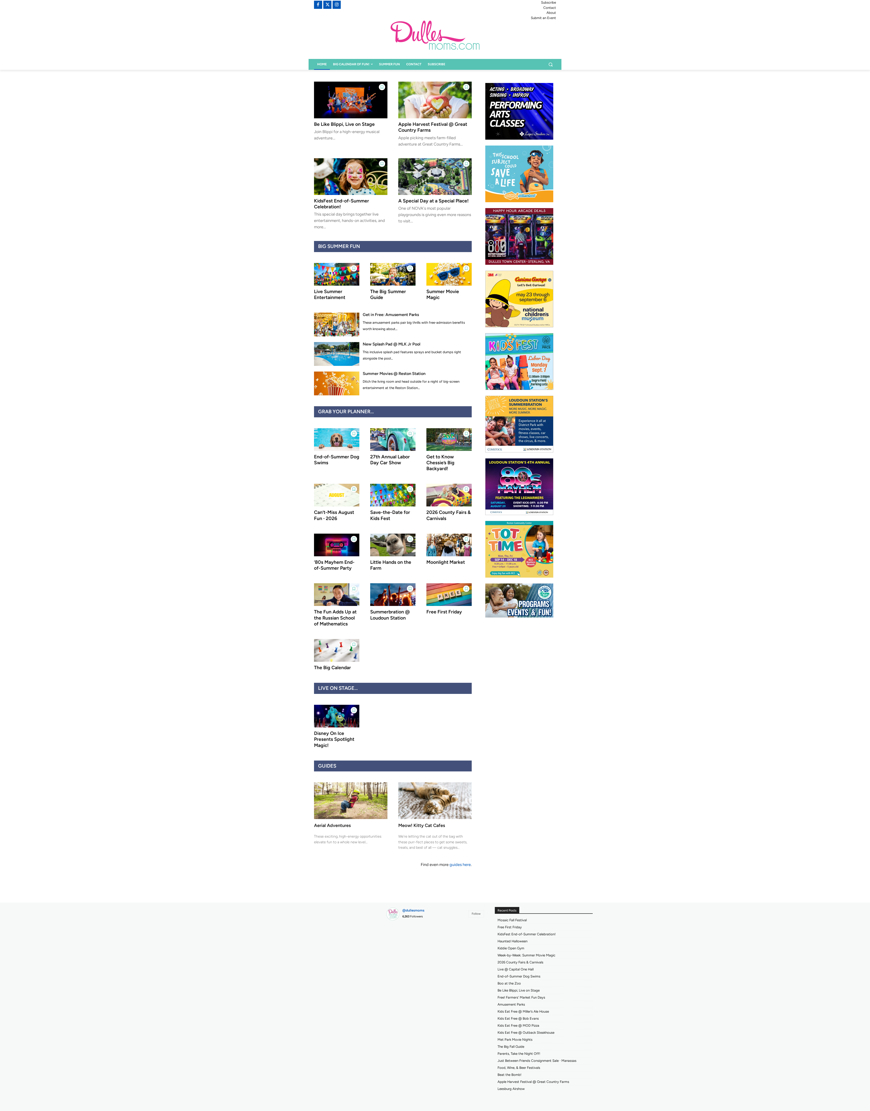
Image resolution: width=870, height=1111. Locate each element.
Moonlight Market (445, 562)
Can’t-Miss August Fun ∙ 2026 (334, 515)
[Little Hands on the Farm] (393, 545)
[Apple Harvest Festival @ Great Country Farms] (435, 100)
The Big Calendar (332, 667)
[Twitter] (327, 5)
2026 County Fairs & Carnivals (520, 962)
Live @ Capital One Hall (516, 969)
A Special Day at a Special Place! (433, 201)
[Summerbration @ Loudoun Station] (393, 594)
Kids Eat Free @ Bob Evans (518, 1018)
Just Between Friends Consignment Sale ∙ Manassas (537, 1061)
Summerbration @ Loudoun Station (390, 614)
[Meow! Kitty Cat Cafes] (435, 800)
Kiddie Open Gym (511, 948)
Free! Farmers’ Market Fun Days (521, 997)
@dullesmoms (413, 910)
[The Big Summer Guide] (393, 274)
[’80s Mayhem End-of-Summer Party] (336, 545)
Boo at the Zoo (509, 983)
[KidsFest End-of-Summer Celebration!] (350, 176)
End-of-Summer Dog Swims (519, 976)
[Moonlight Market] (449, 545)
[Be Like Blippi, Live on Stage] (350, 100)
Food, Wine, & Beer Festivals (519, 1068)
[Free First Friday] (449, 594)
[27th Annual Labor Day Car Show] (393, 439)
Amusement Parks (511, 1004)
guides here (460, 864)
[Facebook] (318, 5)
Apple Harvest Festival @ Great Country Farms (533, 1082)
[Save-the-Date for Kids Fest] (393, 495)
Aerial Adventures (332, 825)
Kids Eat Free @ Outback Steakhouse (526, 1033)
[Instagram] (337, 5)
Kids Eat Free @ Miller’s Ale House (523, 1011)
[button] (550, 64)
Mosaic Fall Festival (512, 920)
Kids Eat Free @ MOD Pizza (518, 1025)
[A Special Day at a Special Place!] (435, 176)
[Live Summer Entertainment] (336, 274)
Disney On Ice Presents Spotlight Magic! (334, 739)
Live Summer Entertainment (329, 294)
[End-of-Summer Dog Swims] (336, 439)
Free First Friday (444, 612)
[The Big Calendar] (336, 650)
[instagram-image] (401, 939)
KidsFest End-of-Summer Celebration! (527, 934)
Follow (476, 913)
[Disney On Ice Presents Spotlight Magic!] (336, 716)
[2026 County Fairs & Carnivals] (449, 495)
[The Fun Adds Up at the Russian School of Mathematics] (336, 594)
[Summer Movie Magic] (449, 274)
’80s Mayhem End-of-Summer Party (334, 565)
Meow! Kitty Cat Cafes (421, 825)
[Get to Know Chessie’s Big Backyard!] (449, 439)
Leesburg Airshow (511, 1089)
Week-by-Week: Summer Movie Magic (526, 955)
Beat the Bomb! (509, 1075)
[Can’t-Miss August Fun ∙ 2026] (336, 495)
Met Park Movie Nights (515, 1040)
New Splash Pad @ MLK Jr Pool (391, 344)
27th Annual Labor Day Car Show (390, 459)
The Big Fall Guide (511, 1047)
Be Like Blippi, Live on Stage (344, 124)
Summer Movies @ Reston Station (394, 373)
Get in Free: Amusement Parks (391, 314)
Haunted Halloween (512, 941)
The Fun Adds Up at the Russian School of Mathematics (335, 618)
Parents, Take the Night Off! (519, 1054)
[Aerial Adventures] (350, 800)
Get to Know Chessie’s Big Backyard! (440, 463)
